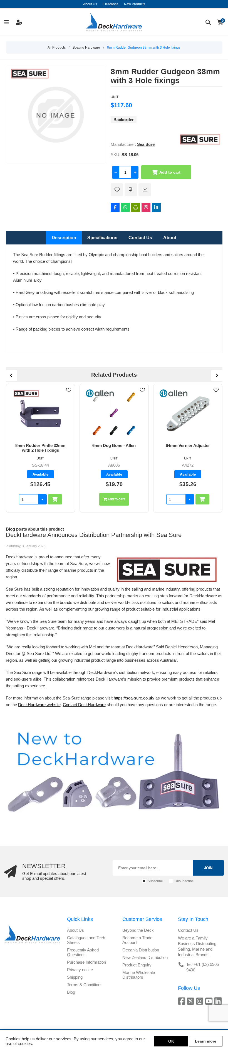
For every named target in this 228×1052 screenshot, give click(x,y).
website (53, 704)
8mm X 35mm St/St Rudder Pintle (188, 448)
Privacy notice (80, 969)
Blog (71, 992)
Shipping (75, 977)
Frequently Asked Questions (83, 952)
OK (171, 1041)
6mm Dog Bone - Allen (40, 445)
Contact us (188, 930)
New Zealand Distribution (145, 957)
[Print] (135, 207)
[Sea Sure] (200, 144)
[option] (40, 448)
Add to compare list (131, 189)
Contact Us (140, 237)
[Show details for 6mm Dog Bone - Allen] (40, 413)
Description (64, 237)
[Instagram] (146, 207)
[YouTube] (209, 1001)
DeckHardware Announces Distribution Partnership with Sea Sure (94, 534)
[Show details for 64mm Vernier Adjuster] (114, 413)
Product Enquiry (137, 965)
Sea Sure (146, 144)
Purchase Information (86, 962)
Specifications (102, 237)
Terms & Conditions (85, 984)
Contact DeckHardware (84, 704)
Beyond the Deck (138, 930)
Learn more (205, 1041)
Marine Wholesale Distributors (138, 974)
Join (208, 868)
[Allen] (26, 393)
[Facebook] (115, 207)
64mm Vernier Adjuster (114, 445)
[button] (116, 499)
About (169, 237)
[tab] (64, 237)
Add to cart (169, 172)
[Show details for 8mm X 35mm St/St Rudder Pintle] (188, 413)
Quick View (69, 398)
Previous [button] (11, 375)
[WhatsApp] (125, 207)
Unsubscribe (184, 881)
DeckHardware (32, 704)
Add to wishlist (117, 189)
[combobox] (102, 499)
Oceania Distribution (140, 950)
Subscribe (155, 881)
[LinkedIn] (156, 207)
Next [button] (216, 375)
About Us (75, 930)
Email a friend (144, 189)
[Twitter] (191, 1001)
